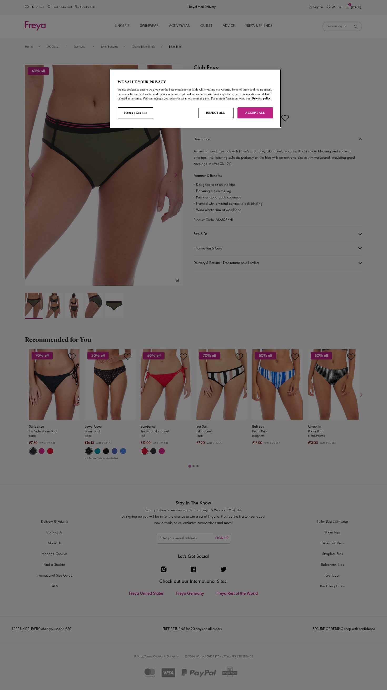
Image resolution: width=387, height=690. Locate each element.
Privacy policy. (261, 98)
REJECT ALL (215, 112)
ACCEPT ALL (255, 112)
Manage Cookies (135, 112)
